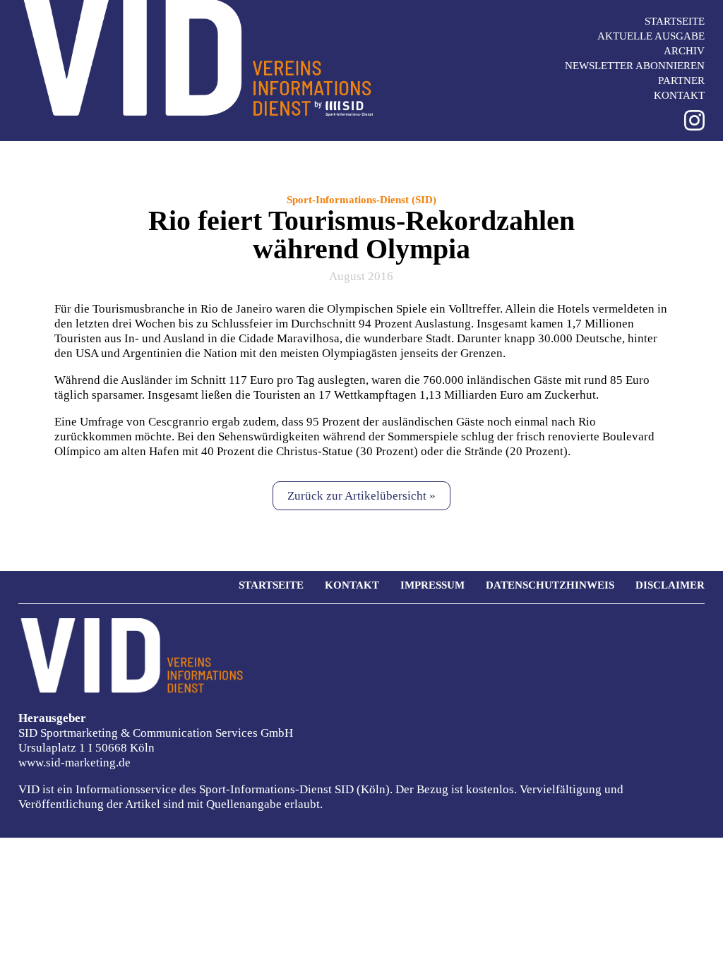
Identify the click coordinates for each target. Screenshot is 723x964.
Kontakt (679, 95)
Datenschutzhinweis (550, 585)
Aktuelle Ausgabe (651, 36)
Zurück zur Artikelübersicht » (361, 495)
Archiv (684, 50)
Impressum (432, 585)
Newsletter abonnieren (635, 65)
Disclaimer (670, 585)
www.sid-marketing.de (74, 762)
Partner (681, 80)
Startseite (675, 21)
